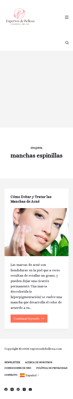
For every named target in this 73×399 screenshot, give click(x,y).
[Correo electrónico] (30, 389)
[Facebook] (6, 389)
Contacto (10, 374)
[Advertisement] (36, 89)
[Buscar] (67, 42)
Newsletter (12, 362)
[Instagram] (24, 389)
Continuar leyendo (28, 320)
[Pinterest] (18, 389)
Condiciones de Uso (17, 368)
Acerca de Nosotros (38, 362)
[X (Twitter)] (12, 389)
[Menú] (67, 17)
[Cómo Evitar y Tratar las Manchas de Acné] (36, 232)
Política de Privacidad (52, 368)
